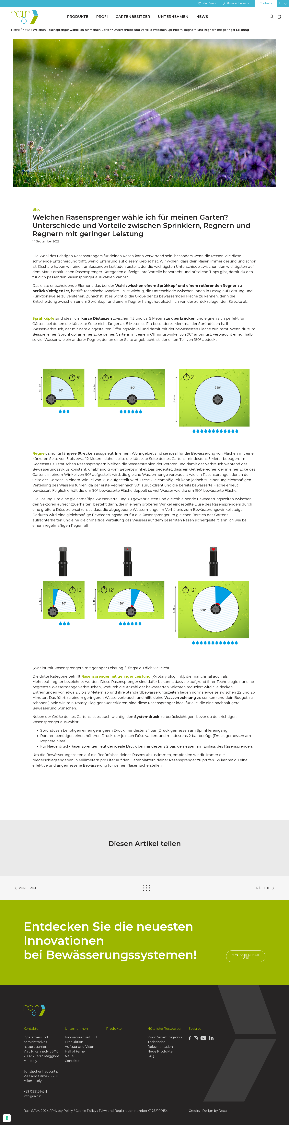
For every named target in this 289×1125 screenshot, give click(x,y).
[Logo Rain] (25, 17)
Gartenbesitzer (133, 17)
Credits (194, 1111)
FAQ (150, 1056)
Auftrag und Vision (79, 1047)
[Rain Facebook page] (190, 1038)
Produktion (74, 1042)
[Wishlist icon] (279, 16)
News (202, 17)
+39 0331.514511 (35, 1091)
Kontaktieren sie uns (246, 956)
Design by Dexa (214, 1111)
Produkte (77, 17)
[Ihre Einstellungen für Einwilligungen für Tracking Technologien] (7, 1118)
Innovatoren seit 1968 (81, 1037)
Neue (69, 1056)
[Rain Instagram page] (196, 1038)
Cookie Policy (85, 1111)
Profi (102, 17)
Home (15, 30)
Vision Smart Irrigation (164, 1037)
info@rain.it (32, 1096)
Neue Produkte (160, 1051)
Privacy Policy (62, 1111)
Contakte (266, 3)
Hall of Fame (75, 1051)
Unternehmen (173, 17)
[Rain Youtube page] (203, 1038)
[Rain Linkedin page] (211, 1037)
